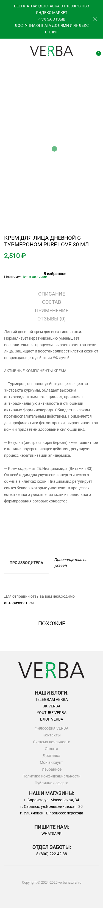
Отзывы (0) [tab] (51, 319)
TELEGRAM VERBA (51, 699)
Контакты (52, 735)
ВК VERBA (51, 706)
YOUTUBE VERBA (51, 712)
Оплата (51, 749)
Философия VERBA (51, 728)
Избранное (52, 769)
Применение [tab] (51, 310)
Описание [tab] (51, 294)
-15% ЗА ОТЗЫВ (51, 19)
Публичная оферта (51, 783)
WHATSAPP (51, 833)
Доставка (51, 756)
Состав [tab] (51, 302)
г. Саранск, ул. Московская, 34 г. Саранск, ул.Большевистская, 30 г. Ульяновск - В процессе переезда (51, 806)
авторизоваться (19, 603)
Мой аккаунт (51, 762)
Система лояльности (51, 742)
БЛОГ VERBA (51, 719)
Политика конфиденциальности (51, 776)
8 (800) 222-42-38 (51, 854)
